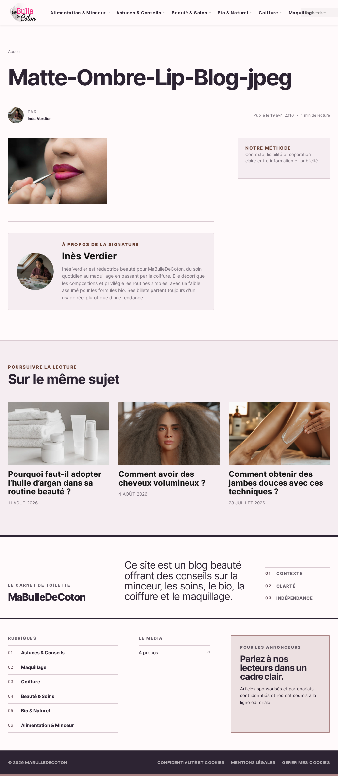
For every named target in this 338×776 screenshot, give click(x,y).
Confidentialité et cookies (190, 762)
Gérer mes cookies (306, 762)
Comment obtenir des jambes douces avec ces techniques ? (276, 483)
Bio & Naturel (233, 12)
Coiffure (268, 12)
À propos (174, 652)
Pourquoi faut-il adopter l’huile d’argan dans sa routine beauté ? (54, 483)
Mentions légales (253, 762)
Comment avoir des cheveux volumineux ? (162, 478)
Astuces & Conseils (138, 12)
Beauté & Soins (189, 12)
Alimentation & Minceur (78, 12)
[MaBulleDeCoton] (23, 12)
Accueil (15, 51)
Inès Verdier (89, 256)
